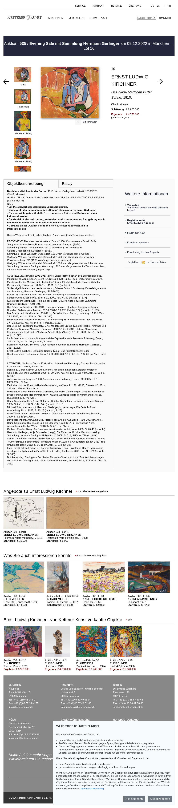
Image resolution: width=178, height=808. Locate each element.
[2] (160, 81)
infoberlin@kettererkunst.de (128, 707)
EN (158, 5)
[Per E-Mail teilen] (142, 262)
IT (164, 5)
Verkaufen (76, 18)
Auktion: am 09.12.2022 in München (87, 43)
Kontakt (98, 5)
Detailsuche (165, 18)
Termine (116, 5)
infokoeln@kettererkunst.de (24, 738)
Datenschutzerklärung (92, 788)
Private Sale (99, 18)
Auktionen (55, 18)
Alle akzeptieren (160, 798)
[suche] (154, 18)
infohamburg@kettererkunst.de (78, 707)
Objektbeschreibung (25, 183)
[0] (6, 81)
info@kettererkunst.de (21, 707)
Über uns (135, 5)
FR (169, 5)
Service (80, 5)
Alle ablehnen (134, 798)
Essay (67, 183)
